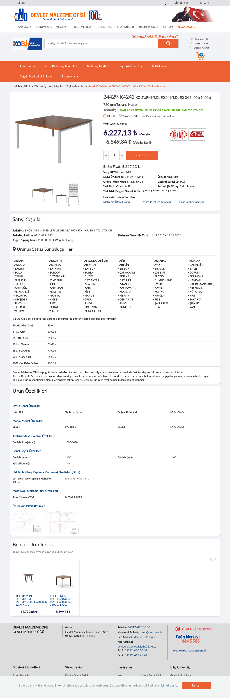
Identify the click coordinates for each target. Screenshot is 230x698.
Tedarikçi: (18, 230)
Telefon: (123, 627)
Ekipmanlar (69, 76)
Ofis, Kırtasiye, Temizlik (60, 66)
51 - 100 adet (20, 338)
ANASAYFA (24, 27)
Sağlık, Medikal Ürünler (35, 76)
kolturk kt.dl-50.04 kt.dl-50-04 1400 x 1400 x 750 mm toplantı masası (126, 86)
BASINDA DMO (148, 27)
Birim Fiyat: (112, 167)
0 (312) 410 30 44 (136, 650)
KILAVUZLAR (185, 27)
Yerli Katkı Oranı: (113, 186)
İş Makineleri (160, 66)
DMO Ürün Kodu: (113, 177)
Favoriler (201, 39)
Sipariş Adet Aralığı (23, 325)
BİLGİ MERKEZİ (82, 27)
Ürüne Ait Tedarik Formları (119, 197)
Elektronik (27, 66)
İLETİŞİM (168, 27)
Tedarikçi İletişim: (23, 235)
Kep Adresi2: (126, 641)
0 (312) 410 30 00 (139, 627)
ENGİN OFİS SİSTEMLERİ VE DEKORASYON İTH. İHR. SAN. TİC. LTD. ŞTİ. (161, 110)
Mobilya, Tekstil (97, 66)
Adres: (69, 627)
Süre (50, 325)
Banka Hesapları (21, 675)
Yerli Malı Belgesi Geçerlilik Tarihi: (123, 191)
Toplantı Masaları (75, 86)
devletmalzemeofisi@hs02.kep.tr (137, 646)
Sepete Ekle (142, 155)
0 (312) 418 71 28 (136, 655)
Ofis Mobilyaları (42, 86)
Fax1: (121, 650)
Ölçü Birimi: (165, 177)
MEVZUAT (62, 27)
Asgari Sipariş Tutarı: (25, 240)
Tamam (196, 685)
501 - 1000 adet (22, 357)
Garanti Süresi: (167, 181)
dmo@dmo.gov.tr (151, 632)
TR (17, 2)
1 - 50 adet (19, 332)
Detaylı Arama (201, 48)
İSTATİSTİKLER (125, 27)
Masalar (58, 86)
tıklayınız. (172, 685)
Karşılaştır (201, 43)
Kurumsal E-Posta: (129, 632)
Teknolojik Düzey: (168, 186)
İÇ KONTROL (104, 27)
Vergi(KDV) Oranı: (114, 172)
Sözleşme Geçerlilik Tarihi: (133, 235)
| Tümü (50, 546)
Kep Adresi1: (126, 637)
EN (23, 2)
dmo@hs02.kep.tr (144, 637)
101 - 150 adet (21, 344)
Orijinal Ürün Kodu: (114, 181)
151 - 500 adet (21, 351)
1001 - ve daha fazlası (25, 363)
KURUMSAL (43, 27)
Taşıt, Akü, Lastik (130, 66)
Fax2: (121, 655)
